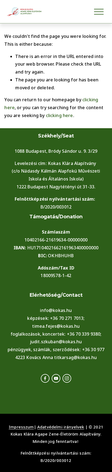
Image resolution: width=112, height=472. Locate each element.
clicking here (59, 115)
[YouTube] (56, 378)
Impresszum (21, 427)
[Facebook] (45, 378)
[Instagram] (67, 378)
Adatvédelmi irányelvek (60, 427)
